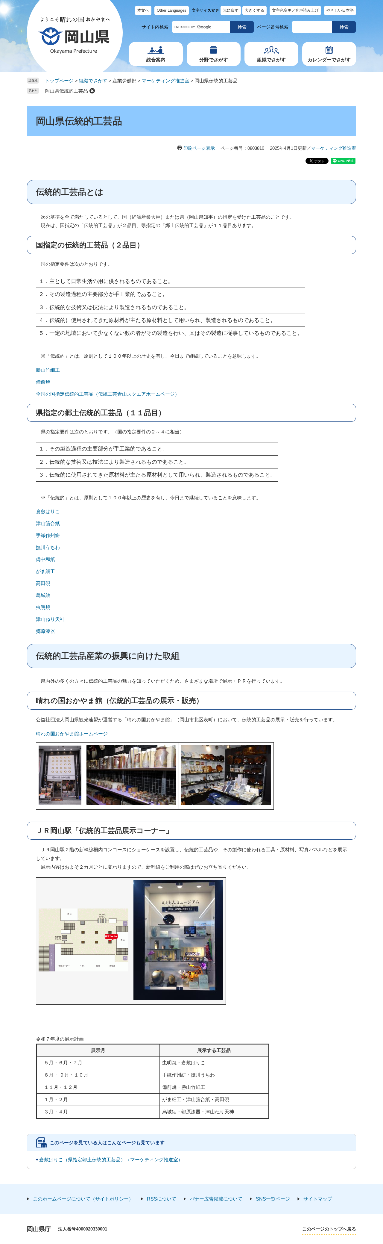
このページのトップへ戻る (329, 1228)
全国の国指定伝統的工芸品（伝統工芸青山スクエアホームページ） (108, 394)
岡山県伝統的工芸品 (66, 90)
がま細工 (45, 571)
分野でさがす (213, 59)
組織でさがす (271, 59)
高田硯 (43, 583)
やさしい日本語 (340, 10)
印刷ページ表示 (199, 148)
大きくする (254, 10)
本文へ (143, 10)
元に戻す (230, 10)
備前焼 (43, 382)
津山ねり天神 (50, 619)
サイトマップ (317, 1198)
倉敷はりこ (48, 511)
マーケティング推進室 (165, 80)
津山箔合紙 (48, 523)
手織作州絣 (48, 535)
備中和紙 (45, 559)
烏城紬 (43, 595)
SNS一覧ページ (273, 1198)
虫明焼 (43, 607)
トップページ (59, 80)
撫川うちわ (48, 547)
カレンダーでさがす (329, 59)
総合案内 (155, 59)
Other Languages (171, 10)
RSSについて (161, 1198)
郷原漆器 (45, 631)
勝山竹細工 (48, 370)
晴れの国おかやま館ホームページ (72, 733)
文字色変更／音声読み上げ (295, 10)
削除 (92, 90)
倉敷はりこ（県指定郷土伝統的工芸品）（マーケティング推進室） (111, 1159)
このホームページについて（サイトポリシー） (83, 1198)
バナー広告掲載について (216, 1198)
